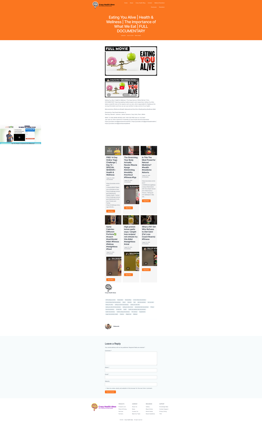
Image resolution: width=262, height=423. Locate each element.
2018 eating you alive (110, 299)
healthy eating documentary (123, 311)
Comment (108, 350)
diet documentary (142, 302)
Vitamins (122, 314)
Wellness (135, 314)
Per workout (134, 311)
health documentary (110, 311)
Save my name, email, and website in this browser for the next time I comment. (129, 388)
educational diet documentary (141, 307)
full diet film (118, 309)
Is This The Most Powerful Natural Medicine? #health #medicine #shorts (148, 164)
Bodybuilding (128, 299)
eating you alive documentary (121, 304)
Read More (110, 211)
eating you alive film (135, 304)
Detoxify (129, 302)
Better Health (138, 35)
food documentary (110, 309)
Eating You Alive (109, 304)
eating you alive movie (128, 307)
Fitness (152, 307)
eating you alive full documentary (113, 307)
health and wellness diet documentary (137, 309)
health (125, 309)
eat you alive (151, 302)
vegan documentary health (112, 314)
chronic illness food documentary (113, 302)
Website (107, 381)
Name (107, 367)
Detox (124, 302)
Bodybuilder (120, 299)
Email (107, 374)
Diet (134, 302)
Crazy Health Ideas (110, 292)
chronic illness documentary (139, 299)
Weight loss (128, 314)
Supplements (142, 311)
